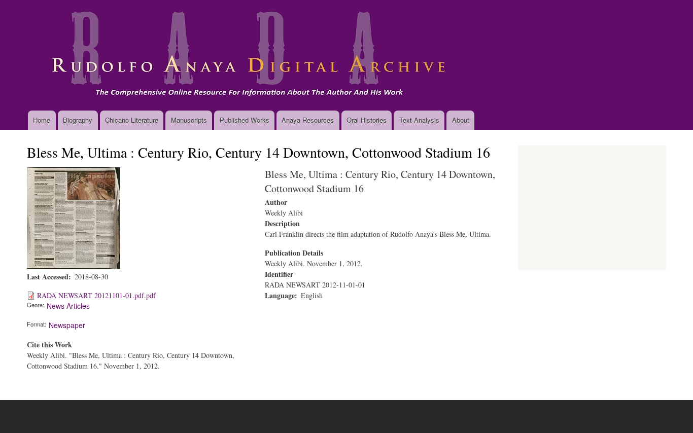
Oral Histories (366, 120)
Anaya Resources (308, 120)
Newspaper (67, 325)
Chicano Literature (131, 120)
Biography (77, 120)
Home (41, 120)
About (460, 120)
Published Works (244, 120)
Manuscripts (189, 120)
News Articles (68, 306)
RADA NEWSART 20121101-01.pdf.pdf (96, 295)
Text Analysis (419, 120)
